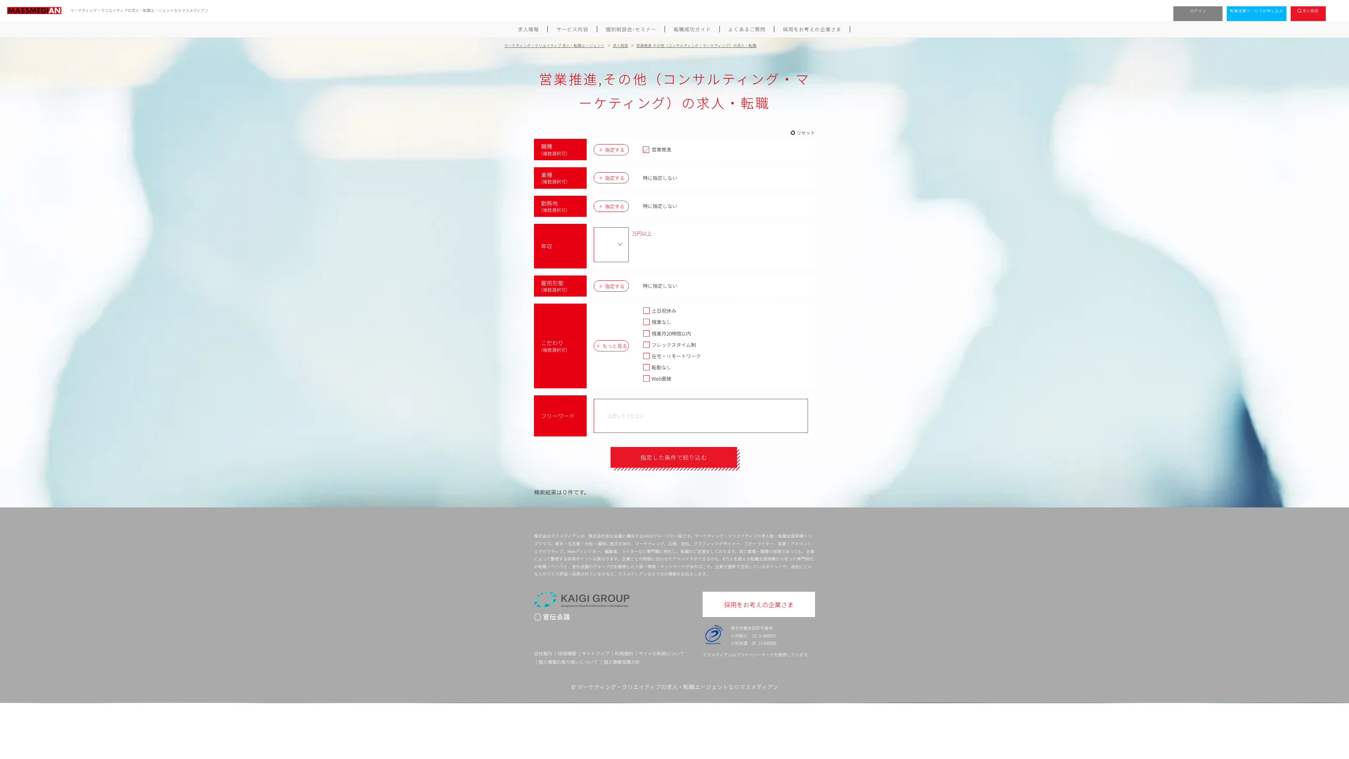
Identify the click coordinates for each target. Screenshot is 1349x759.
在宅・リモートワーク (676, 355)
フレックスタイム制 (674, 344)
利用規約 (624, 653)
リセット (806, 132)
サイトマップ (595, 653)
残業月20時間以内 (671, 333)
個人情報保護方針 (622, 662)
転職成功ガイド (692, 29)
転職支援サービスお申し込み (1256, 10)
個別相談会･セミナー (631, 29)
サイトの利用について (661, 653)
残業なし (661, 321)
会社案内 (543, 653)
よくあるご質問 (746, 29)
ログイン (1198, 10)
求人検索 (1310, 10)
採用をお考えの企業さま (812, 29)
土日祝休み (664, 310)
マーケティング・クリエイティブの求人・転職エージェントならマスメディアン (677, 686)
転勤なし (661, 367)
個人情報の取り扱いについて (568, 662)
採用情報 (567, 653)
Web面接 (661, 378)
